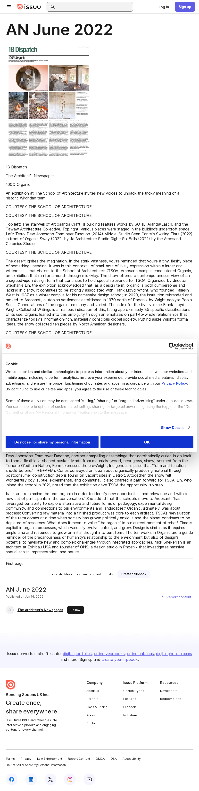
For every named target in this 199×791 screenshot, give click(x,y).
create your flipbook (120, 659)
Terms (10, 758)
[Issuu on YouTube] (89, 779)
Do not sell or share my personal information (52, 442)
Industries (130, 715)
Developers (168, 691)
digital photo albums (174, 653)
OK (147, 442)
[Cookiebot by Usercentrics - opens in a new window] (172, 346)
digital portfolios (77, 653)
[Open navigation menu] (9, 7)
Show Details (172, 427)
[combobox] (94, 6)
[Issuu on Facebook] (11, 779)
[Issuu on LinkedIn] (31, 779)
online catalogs (140, 653)
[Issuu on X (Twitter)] (50, 779)
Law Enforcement (49, 758)
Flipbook (129, 707)
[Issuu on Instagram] (70, 779)
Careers (92, 699)
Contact (92, 723)
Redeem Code (170, 699)
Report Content (79, 758)
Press (90, 715)
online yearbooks (109, 653)
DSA (114, 758)
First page (15, 563)
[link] (164, 7)
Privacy (26, 758)
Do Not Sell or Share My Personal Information (36, 765)
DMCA (100, 758)
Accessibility (132, 758)
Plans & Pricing (97, 707)
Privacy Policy (174, 383)
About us (92, 691)
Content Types (133, 691)
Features (129, 699)
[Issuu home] (29, 6)
